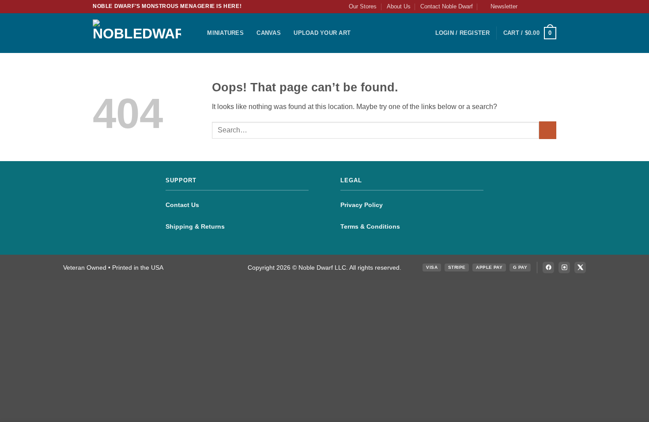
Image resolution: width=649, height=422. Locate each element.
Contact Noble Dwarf (446, 6)
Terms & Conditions (370, 226)
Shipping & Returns (195, 226)
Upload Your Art (322, 33)
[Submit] (547, 130)
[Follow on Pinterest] (552, 7)
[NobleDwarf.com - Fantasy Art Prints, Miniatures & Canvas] (137, 32)
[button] (500, 6)
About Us (399, 6)
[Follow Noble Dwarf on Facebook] (548, 267)
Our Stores (363, 6)
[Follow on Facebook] (526, 7)
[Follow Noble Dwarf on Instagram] (564, 267)
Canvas (269, 33)
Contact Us (182, 204)
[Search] (197, 33)
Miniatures (225, 33)
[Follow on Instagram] (535, 7)
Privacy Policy (361, 204)
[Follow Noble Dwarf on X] (580, 267)
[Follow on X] (543, 7)
